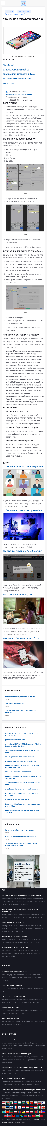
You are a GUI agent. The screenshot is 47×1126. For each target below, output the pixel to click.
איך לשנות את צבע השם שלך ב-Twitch (22, 510)
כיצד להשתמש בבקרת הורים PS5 (13, 1078)
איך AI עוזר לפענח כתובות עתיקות (13, 996)
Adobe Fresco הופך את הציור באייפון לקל (16, 1054)
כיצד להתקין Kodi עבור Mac (15, 740)
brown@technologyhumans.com (19, 94)
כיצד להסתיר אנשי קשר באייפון (12, 985)
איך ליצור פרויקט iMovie (10, 1018)
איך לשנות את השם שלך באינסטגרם (21, 638)
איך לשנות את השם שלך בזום (17, 594)
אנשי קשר (17, 1122)
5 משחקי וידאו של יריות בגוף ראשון (17, 800)
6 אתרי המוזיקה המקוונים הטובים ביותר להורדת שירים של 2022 (23, 1089)
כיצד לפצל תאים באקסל (10, 1007)
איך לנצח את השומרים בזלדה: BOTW (15, 947)
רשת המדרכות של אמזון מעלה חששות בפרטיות (18, 1040)
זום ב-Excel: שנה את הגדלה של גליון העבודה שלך (22, 789)
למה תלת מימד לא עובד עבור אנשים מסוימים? (21, 761)
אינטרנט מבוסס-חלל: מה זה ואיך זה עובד (19, 757)
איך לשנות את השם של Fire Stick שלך (22, 551)
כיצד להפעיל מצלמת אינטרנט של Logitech (20, 830)
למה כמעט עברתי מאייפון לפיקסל (13, 922)
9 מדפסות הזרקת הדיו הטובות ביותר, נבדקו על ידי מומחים (21, 895)
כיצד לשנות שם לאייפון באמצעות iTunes (19, 74)
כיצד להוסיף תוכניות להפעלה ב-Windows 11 (20, 837)
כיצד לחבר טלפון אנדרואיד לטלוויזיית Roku (20, 697)
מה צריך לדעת (8, 64)
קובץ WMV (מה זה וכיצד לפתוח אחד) (14, 971)
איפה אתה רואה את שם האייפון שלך (17, 79)
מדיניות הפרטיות (7, 1122)
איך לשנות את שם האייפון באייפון (16, 69)
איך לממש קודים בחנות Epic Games (14, 936)
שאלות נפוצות (8, 83)
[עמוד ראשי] (23, 3)
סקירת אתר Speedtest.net (14, 703)
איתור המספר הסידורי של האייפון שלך (18, 772)
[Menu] (3, 3)
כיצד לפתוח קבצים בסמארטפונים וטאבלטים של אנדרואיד (22, 1067)
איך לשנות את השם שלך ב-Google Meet (23, 466)
